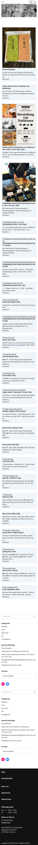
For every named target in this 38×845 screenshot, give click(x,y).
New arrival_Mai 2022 (10, 445)
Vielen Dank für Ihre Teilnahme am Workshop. (15, 651)
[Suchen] (35, 2)
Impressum (5, 793)
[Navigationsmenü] (31, 2)
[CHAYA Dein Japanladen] (3, 1)
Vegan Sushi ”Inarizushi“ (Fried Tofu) (17, 392)
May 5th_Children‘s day (11, 478)
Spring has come (9, 551)
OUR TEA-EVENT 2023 (11, 302)
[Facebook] (7, 684)
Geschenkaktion (8, 69)
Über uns (5, 786)
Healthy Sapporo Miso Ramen (14, 411)
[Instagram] (3, 684)
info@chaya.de (5, 822)
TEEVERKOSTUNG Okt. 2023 (13, 285)
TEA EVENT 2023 (9, 375)
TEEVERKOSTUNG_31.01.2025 (14, 224)
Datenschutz (6, 799)
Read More (5, 79)
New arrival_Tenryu (10, 570)
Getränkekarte (7, 778)
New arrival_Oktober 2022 (12, 428)
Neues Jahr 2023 (8, 340)
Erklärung (4, 626)
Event (3, 629)
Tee (2, 636)
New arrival (4, 633)
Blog (3, 772)
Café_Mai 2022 (8, 461)
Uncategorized (5, 639)
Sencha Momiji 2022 (10, 356)
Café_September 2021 (11, 589)
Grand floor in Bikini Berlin (13, 532)
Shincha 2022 (7, 497)
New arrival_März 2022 (11, 514)
